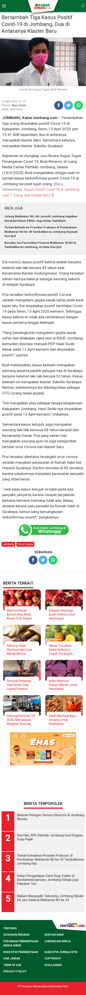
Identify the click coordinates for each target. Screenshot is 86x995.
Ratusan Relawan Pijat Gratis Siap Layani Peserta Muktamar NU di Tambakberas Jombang (19, 685)
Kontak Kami (54, 934)
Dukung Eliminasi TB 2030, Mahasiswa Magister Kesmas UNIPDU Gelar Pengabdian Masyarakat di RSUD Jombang (21, 720)
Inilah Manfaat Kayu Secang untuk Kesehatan (63, 720)
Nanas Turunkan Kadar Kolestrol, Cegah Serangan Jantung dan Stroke (63, 650)
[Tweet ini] (68, 105)
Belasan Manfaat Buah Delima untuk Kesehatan (62, 614)
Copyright (53, 958)
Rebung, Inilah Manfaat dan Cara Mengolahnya (19, 649)
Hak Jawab (11, 958)
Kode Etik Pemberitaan (20, 952)
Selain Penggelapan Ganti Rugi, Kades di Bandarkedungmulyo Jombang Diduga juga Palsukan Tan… (47, 880)
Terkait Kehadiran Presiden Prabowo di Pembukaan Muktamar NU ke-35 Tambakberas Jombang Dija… (50, 859)
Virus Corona (25, 544)
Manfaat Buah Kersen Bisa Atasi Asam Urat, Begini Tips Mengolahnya (19, 614)
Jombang (8, 544)
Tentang (10, 928)
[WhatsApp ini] (78, 105)
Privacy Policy (14, 971)
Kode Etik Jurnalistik (61, 952)
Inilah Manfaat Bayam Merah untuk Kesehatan (63, 685)
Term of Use (12, 965)
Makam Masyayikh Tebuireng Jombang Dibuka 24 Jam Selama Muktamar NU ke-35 (50, 898)
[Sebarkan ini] (58, 105)
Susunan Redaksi (16, 934)
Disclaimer (53, 965)
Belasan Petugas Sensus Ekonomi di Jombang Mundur (50, 817)
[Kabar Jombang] (43, 6)
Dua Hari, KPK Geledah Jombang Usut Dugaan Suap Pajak (50, 837)
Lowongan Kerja (58, 941)
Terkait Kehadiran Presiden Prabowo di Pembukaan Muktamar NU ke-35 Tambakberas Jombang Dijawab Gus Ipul (41, 232)
